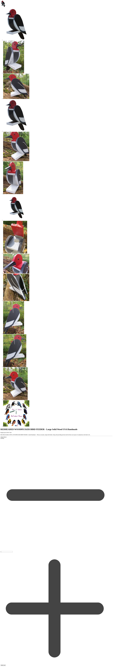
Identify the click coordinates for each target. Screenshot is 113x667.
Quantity (2, 438)
